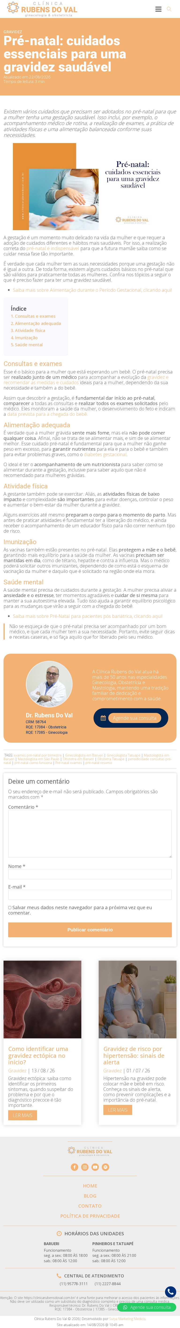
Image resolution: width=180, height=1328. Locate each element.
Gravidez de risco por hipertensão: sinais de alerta (134, 1055)
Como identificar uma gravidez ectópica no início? (38, 1055)
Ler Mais (22, 1115)
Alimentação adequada (38, 323)
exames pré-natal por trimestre (38, 755)
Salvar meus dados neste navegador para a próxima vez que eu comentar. (80, 910)
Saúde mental (29, 344)
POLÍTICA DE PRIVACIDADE (90, 1216)
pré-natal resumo (99, 762)
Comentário (23, 807)
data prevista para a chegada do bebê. (47, 414)
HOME (90, 1185)
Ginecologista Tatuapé (123, 755)
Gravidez (13, 31)
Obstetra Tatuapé (111, 759)
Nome (16, 866)
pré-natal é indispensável (52, 248)
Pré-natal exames (69, 762)
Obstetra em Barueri (78, 759)
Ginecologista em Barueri (84, 755)
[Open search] (169, 9)
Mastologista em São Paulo (38, 759)
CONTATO (90, 1206)
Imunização (26, 337)
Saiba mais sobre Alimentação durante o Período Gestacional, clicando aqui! (92, 290)
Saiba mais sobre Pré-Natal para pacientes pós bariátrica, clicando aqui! (88, 616)
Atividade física (30, 330)
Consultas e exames (35, 316)
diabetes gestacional (105, 454)
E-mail (17, 887)
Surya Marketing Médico (127, 1319)
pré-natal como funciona (33, 762)
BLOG (90, 1196)
